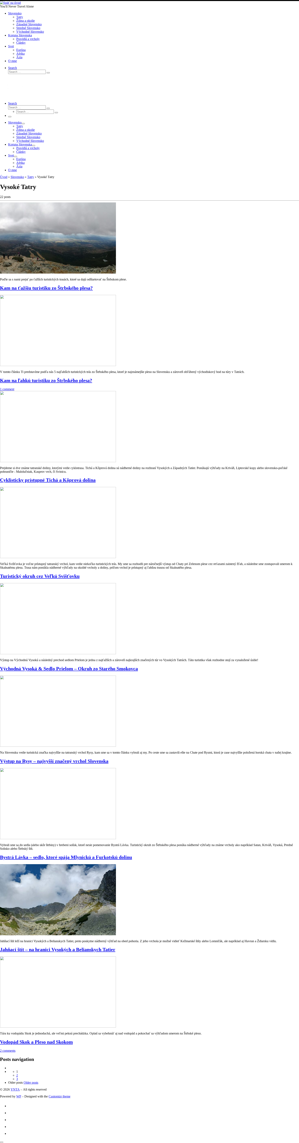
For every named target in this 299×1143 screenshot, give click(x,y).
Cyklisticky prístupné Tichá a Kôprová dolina (48, 480)
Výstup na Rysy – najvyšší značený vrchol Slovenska (54, 761)
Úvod (3, 177)
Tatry (30, 177)
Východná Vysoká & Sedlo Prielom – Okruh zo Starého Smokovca (69, 668)
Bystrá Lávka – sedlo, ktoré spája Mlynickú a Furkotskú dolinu (66, 857)
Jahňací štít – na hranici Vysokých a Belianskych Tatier (57, 949)
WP (18, 1096)
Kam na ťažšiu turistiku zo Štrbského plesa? (46, 288)
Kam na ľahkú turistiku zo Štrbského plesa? (46, 380)
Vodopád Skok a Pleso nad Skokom (36, 1042)
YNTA (15, 1089)
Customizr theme (59, 1096)
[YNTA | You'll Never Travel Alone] (10, 2)
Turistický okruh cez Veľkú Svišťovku (40, 576)
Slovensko (17, 177)
